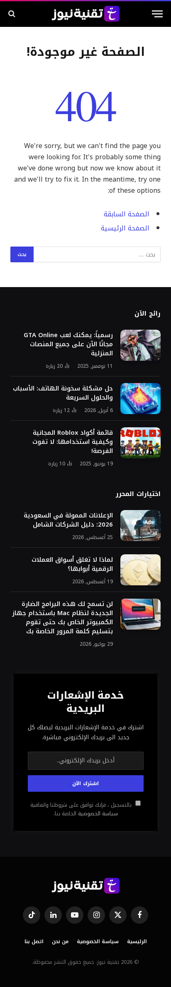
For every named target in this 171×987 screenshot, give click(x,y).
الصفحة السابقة (126, 214)
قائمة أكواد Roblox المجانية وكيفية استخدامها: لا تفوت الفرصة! (72, 442)
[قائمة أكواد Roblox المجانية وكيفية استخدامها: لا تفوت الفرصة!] (140, 442)
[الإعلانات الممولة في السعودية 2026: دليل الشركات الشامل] (140, 525)
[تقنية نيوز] (85, 13)
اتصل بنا (34, 941)
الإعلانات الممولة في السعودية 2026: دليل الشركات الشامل (68, 520)
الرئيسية (137, 941)
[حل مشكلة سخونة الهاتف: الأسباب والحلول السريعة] (140, 398)
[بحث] (12, 14)
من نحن (60, 941)
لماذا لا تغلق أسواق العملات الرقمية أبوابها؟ (72, 564)
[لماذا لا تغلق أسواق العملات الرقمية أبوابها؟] (140, 569)
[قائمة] (157, 14)
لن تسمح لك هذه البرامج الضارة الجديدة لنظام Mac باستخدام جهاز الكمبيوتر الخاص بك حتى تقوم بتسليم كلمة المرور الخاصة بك (62, 617)
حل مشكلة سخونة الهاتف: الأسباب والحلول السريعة (63, 393)
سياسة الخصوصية (97, 814)
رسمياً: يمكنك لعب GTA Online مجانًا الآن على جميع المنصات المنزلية (68, 344)
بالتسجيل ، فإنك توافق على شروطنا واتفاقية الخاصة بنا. (81, 809)
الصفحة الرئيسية (125, 228)
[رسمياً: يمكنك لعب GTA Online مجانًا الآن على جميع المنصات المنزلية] (140, 345)
